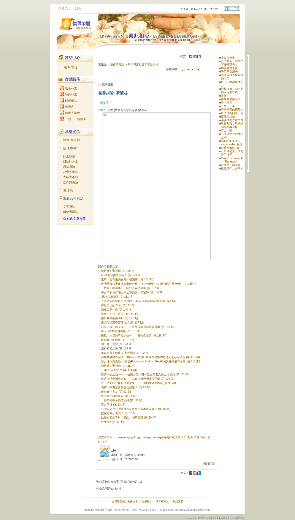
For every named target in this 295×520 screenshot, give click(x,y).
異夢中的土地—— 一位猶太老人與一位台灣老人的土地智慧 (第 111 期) (145, 374)
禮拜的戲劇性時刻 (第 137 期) (119, 318)
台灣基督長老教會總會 (125, 501)
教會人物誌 (70, 172)
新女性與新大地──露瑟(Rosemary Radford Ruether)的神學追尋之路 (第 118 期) (150, 361)
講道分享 (70, 88)
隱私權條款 (162, 501)
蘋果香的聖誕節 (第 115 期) (118, 365)
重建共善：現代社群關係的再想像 (233, 125)
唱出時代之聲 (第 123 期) (116, 344)
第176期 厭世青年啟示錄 (143, 64)
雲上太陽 (226, 130)
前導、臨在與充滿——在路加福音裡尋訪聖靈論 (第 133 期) (137, 327)
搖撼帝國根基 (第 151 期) (117, 296)
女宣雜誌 (69, 206)
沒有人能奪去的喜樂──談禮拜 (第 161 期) (127, 279)
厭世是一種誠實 (231, 165)
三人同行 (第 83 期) (113, 404)
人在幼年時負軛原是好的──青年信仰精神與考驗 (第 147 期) (138, 301)
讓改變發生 (228, 57)
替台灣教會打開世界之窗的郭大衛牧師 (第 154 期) (132, 292)
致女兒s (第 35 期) (112, 422)
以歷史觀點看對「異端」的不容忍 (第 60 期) (128, 417)
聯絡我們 (178, 501)
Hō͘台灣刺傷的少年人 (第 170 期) (121, 275)
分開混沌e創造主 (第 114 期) (119, 370)
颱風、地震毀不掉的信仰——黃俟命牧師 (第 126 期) (133, 335)
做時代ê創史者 (230, 147)
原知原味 (69, 166)
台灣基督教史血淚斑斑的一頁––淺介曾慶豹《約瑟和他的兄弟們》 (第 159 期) (149, 283)
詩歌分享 (70, 94)
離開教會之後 (229, 68)
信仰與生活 (70, 182)
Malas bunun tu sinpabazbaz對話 (231, 142)
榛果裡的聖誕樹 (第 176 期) (118, 270)
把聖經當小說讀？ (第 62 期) (118, 413)
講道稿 (68, 190)
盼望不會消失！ (231, 71)
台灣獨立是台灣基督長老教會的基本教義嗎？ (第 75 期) (135, 409)
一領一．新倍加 (75, 119)
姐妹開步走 (70, 161)
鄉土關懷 (69, 156)
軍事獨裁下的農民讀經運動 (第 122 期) (125, 352)
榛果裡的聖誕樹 (231, 99)
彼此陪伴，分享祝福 (233, 168)
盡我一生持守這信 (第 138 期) (119, 314)
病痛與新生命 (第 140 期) (116, 309)
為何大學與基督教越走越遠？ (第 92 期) (126, 387)
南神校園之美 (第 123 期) (116, 348)
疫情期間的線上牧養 (233, 113)
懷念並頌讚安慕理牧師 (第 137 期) (122, 322)
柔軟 (224, 95)
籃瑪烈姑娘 (228, 116)
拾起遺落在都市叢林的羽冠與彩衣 (233, 90)
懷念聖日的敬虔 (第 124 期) (118, 339)
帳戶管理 (71, 67)
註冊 (78, 8)
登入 (65, 8)
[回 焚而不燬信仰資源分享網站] (232, 8)
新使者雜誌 (70, 211)
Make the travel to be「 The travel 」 (234, 159)
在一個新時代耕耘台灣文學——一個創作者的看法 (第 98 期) (138, 383)
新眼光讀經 (72, 113)
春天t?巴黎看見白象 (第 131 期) (120, 331)
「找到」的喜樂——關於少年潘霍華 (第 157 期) (130, 288)
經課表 (69, 107)
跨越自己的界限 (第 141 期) (118, 305)
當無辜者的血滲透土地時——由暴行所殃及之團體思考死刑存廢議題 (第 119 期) (150, 357)
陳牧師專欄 (71, 140)
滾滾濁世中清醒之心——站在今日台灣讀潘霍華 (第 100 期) (137, 378)
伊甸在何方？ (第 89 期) (116, 391)
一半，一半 (228, 106)
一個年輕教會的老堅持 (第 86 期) (121, 400)
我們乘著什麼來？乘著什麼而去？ (233, 63)
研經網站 (70, 101)
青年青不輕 (70, 177)
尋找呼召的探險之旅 (233, 109)
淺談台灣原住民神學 (233, 120)
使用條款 (147, 501)
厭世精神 (226, 102)
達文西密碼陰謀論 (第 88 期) (118, 396)
